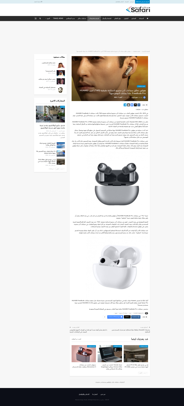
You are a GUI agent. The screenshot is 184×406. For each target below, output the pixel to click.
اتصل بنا (127, 2)
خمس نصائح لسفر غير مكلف (46, 79)
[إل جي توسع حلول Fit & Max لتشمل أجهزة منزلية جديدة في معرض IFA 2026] (136, 353)
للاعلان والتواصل (120, 2)
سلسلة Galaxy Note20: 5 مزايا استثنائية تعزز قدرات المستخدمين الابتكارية (131, 331)
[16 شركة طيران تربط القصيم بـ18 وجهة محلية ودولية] (61, 153)
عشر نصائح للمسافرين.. (48, 63)
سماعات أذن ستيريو (123, 313)
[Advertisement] (92, 35)
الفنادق (133, 18)
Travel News (58, 18)
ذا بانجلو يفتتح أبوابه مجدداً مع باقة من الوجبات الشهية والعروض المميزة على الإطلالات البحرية (88, 331)
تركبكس (108, 382)
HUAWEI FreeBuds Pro (138, 313)
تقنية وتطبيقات (94, 18)
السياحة (141, 18)
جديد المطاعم (70, 18)
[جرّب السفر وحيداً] (61, 73)
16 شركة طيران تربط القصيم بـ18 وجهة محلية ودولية (45, 152)
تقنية (130, 313)
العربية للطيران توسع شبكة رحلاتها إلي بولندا (47, 144)
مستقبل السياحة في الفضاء (47, 87)
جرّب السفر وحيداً (50, 71)
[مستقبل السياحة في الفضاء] (61, 90)
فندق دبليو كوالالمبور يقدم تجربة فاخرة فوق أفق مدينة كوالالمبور (52, 126)
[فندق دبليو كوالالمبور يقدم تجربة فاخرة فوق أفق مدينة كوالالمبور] (50, 114)
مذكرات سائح (82, 18)
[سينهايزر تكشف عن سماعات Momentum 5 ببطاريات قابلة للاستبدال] (84, 353)
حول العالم (117, 18)
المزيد (48, 18)
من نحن (132, 2)
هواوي (116, 313)
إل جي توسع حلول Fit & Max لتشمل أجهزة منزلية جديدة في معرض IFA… (46, 161)
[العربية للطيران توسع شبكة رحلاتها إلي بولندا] (61, 145)
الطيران (126, 18)
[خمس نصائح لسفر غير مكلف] (61, 81)
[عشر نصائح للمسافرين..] (61, 65)
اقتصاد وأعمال (106, 18)
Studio (86, 400)
